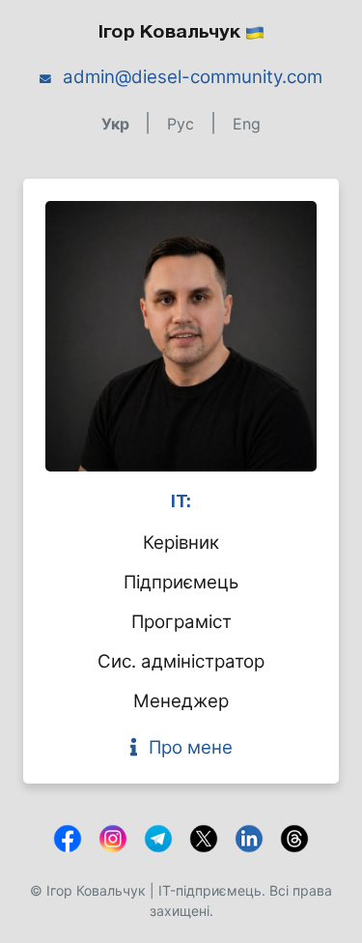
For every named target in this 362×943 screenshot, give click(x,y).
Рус (183, 123)
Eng (247, 123)
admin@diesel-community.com (192, 77)
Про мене (191, 747)
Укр (117, 123)
